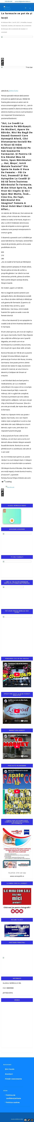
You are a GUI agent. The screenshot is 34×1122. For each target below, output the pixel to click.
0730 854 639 (8, 1)
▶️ (12, 521)
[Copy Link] (17, 62)
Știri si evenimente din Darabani (17, 29)
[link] (13, 91)
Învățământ (4, 25)
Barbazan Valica (7, 22)
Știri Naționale (17, 25)
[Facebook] (17, 59)
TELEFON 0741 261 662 (17, 873)
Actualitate (24, 22)
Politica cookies (13, 1102)
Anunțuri (29, 22)
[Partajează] (17, 64)
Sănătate (10, 25)
